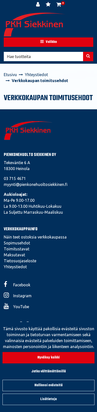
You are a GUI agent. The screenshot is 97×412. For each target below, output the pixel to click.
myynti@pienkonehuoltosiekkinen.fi (35, 184)
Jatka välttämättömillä (48, 371)
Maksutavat (14, 255)
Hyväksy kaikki (49, 357)
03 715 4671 (15, 178)
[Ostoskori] (58, 5)
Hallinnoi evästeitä (49, 385)
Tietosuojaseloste (20, 261)
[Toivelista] (48, 5)
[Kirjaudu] (38, 5)
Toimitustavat (16, 249)
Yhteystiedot (15, 267)
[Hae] (88, 56)
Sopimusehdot (17, 243)
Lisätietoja (48, 399)
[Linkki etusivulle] (35, 24)
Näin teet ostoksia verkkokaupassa (35, 237)
